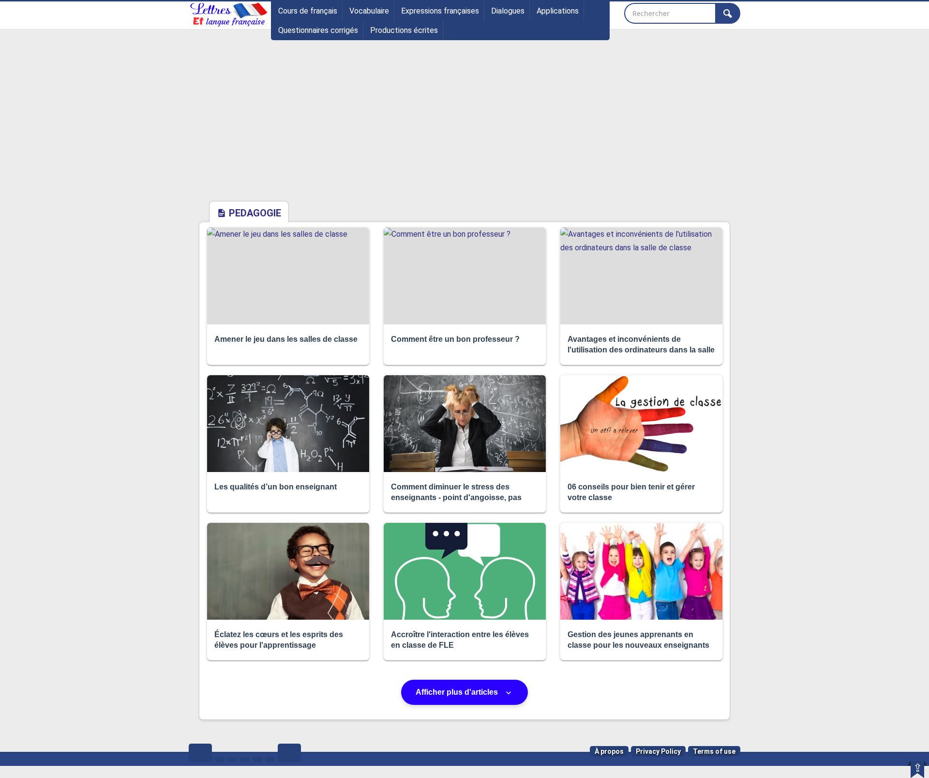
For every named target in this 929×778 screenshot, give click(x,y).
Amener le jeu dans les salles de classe (286, 339)
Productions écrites (404, 30)
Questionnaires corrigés (318, 30)
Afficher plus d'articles (458, 692)
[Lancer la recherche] (727, 13)
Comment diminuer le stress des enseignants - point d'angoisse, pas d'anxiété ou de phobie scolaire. (456, 498)
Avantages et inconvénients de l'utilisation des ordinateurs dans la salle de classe (641, 350)
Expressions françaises (440, 10)
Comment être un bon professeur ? (455, 339)
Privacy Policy (658, 751)
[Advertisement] (464, 127)
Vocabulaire (369, 10)
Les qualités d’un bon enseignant (275, 487)
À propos (609, 751)
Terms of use (714, 751)
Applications (558, 10)
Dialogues (507, 10)
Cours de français (307, 10)
